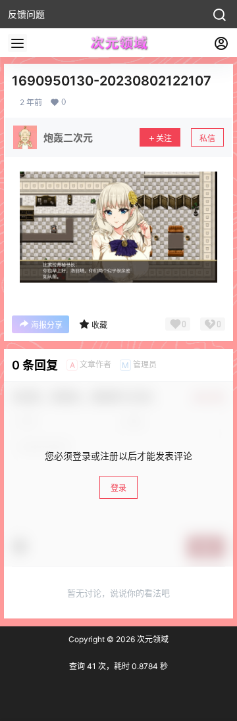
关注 (164, 138)
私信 (207, 138)
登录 (118, 488)
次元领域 (152, 639)
